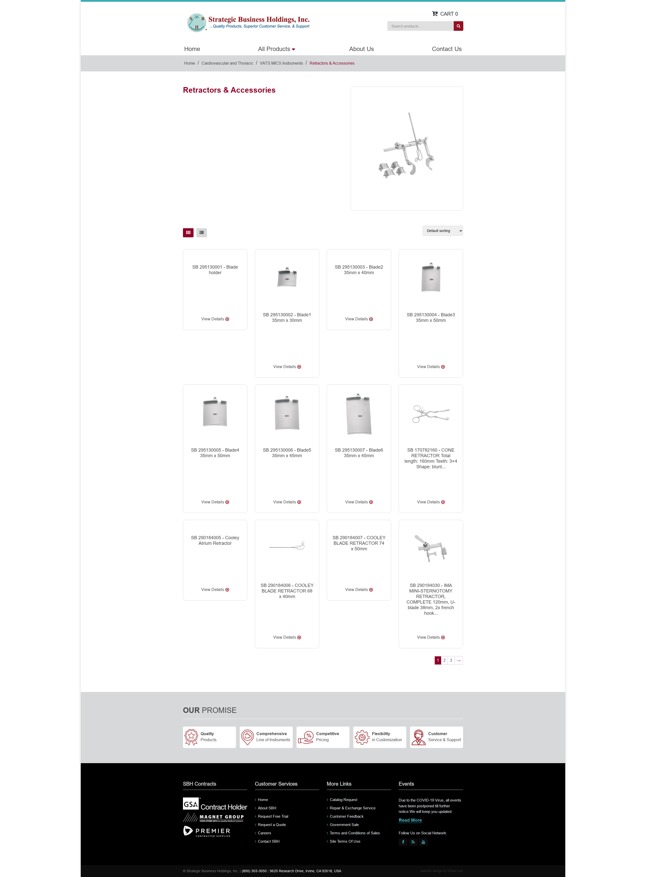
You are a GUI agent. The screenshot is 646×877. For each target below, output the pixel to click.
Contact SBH (269, 841)
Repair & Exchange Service (352, 808)
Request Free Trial (273, 816)
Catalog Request (343, 799)
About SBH (267, 808)
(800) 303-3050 (254, 871)
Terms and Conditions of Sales (355, 833)
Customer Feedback (347, 816)
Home (192, 48)
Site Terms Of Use (345, 841)
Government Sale (344, 824)
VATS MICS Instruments (281, 63)
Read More (410, 820)
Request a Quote (272, 824)
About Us (361, 48)
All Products (274, 48)
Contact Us (447, 48)
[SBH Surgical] (248, 22)
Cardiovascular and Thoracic (227, 63)
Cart (449, 14)
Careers (264, 833)
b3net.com (455, 871)
